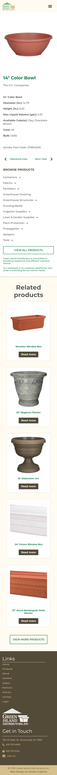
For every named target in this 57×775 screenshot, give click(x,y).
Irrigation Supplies (15, 211)
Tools (6, 240)
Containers (10, 177)
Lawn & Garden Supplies (18, 217)
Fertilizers (9, 188)
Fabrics (7, 182)
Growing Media (12, 205)
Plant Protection (13, 222)
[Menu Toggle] (50, 6)
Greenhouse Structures (18, 200)
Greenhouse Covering (17, 194)
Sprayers (8, 234)
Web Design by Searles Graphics (28, 771)
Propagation (11, 228)
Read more (28, 354)
